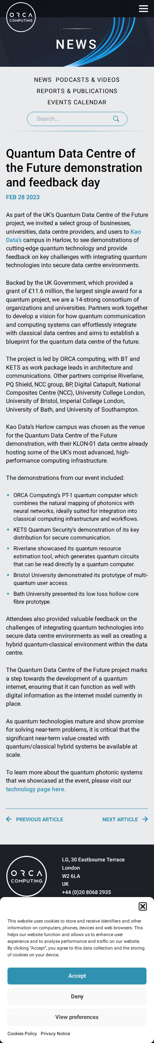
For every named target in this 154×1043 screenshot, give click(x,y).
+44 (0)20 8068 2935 (86, 892)
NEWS (43, 79)
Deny (77, 996)
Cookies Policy (22, 1033)
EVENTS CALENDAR (77, 102)
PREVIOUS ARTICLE (39, 819)
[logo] (26, 876)
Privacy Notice (55, 1033)
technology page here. (36, 789)
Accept (77, 975)
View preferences (77, 1017)
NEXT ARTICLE (120, 819)
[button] (143, 906)
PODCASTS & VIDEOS (88, 79)
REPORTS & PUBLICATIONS (77, 91)
